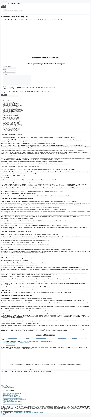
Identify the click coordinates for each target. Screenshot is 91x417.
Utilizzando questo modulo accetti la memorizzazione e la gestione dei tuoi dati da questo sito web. (28, 91)
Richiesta (5, 74)
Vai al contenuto (4, 1)
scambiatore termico (12, 338)
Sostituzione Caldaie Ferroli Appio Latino (12, 396)
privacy (53, 87)
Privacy (5, 86)
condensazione (37, 347)
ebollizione (22, 342)
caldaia (17, 347)
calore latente (74, 347)
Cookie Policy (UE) (18, 411)
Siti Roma (41, 412)
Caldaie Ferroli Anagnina (8, 402)
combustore (74, 338)
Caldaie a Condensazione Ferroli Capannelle (12, 401)
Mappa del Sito (27, 411)
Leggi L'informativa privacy (7, 411)
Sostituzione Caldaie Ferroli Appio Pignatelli (12, 398)
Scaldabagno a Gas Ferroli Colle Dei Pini (12, 393)
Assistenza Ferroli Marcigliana (7, 369)
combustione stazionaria (41, 338)
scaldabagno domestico (48, 341)
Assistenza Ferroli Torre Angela (10, 394)
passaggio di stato (30, 341)
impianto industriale (62, 338)
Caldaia (5, 341)
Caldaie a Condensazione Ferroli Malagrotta (12, 404)
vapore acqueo (45, 347)
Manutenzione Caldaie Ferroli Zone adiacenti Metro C (14, 399)
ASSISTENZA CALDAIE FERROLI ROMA (10, 3)
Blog (4, 12)
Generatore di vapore (8, 342)
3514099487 (5, 385)
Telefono (5, 69)
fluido (27, 338)
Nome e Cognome (7, 66)
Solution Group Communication (31, 412)
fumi (51, 347)
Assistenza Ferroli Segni (8, 400)
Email (4, 71)
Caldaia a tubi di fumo (10, 345)
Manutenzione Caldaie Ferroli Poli (10, 395)
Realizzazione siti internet (18, 412)
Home (4, 9)
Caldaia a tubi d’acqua (10, 343)
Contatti (5, 13)
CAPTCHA (5, 92)
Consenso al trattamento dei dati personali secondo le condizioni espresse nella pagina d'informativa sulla (31, 87)
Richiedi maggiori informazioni (7, 387)
